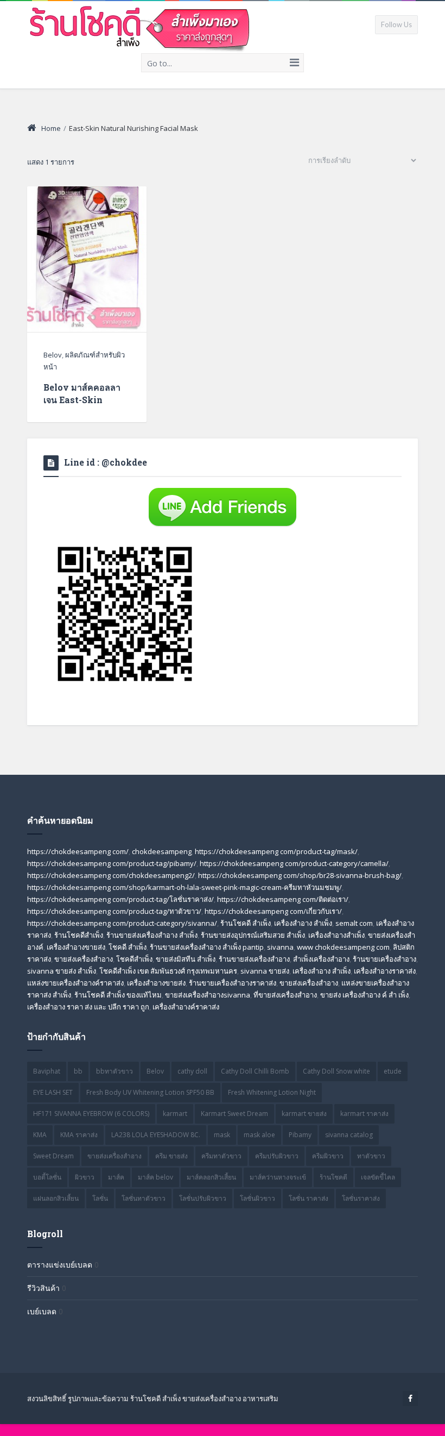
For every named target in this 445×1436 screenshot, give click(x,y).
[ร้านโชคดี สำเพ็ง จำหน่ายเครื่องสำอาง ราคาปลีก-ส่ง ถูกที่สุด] (140, 26)
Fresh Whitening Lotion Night (272, 1092)
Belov (52, 355)
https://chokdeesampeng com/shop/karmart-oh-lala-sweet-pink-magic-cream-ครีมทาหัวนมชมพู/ (184, 887)
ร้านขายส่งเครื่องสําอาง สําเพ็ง (152, 935)
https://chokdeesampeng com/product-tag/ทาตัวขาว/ (114, 911)
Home (51, 128)
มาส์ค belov (155, 1177)
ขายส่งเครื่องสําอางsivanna (207, 995)
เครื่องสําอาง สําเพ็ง (322, 971)
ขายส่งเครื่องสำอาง (83, 959)
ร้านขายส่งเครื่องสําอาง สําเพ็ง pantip (207, 947)
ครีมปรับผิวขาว (276, 1156)
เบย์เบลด (41, 1311)
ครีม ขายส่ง (171, 1156)
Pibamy (300, 1134)
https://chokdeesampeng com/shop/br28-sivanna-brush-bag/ (300, 875)
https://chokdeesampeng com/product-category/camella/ (294, 863)
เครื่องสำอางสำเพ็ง (336, 935)
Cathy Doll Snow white (336, 1071)
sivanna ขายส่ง (264, 971)
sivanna (280, 947)
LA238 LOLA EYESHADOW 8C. (155, 1134)
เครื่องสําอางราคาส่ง (385, 971)
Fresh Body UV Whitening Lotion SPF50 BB (150, 1092)
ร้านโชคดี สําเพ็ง (245, 923)
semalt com (354, 923)
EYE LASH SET (53, 1092)
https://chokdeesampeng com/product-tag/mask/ (276, 851)
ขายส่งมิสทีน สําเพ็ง (185, 959)
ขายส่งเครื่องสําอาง (308, 983)
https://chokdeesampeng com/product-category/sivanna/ (122, 923)
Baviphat (46, 1071)
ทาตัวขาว (371, 1156)
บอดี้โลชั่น (47, 1177)
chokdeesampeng (162, 851)
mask (222, 1134)
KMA (40, 1134)
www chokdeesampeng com (343, 947)
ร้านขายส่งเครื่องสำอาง (254, 959)
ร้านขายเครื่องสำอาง (384, 959)
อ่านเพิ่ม (87, 277)
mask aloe (259, 1134)
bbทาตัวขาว (114, 1071)
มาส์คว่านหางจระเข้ (278, 1177)
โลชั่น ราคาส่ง (308, 1198)
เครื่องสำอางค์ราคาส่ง (185, 1007)
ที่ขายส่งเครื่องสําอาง (285, 995)
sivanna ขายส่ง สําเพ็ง (61, 971)
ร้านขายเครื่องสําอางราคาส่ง (232, 983)
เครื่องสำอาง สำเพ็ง (303, 923)
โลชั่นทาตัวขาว (144, 1198)
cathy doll (192, 1071)
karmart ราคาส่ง (364, 1113)
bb (78, 1071)
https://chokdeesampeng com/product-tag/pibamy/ (111, 863)
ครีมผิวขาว (328, 1156)
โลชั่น (100, 1198)
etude (393, 1071)
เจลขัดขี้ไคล (378, 1177)
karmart (175, 1113)
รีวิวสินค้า (43, 1288)
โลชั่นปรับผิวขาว (202, 1198)
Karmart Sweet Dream (234, 1113)
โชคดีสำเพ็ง (134, 959)
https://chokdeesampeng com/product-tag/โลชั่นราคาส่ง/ (120, 899)
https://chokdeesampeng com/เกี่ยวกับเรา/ (273, 911)
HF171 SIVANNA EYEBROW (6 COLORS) (91, 1113)
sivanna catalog (349, 1134)
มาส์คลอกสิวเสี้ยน (211, 1177)
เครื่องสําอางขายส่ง (156, 983)
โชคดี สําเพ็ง (128, 947)
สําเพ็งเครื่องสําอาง (321, 959)
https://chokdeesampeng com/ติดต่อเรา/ (282, 899)
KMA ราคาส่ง (79, 1134)
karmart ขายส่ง (304, 1113)
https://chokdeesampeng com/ (78, 851)
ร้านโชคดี (333, 1177)
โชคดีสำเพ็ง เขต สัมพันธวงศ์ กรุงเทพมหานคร (168, 971)
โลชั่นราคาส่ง (361, 1198)
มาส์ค (116, 1177)
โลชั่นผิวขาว (257, 1198)
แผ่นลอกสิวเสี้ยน (56, 1198)
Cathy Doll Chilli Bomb (255, 1071)
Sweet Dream (53, 1156)
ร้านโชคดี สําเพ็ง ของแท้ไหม (118, 995)
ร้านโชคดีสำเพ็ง (78, 935)
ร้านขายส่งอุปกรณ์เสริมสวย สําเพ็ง (253, 935)
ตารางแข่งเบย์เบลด (59, 1264)
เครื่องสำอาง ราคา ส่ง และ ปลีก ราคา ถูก (88, 1007)
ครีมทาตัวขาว (221, 1156)
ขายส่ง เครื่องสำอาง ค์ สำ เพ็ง (364, 995)
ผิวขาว (84, 1177)
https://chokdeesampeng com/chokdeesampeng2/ (111, 875)
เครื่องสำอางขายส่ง (76, 947)
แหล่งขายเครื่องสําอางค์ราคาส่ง (75, 983)
